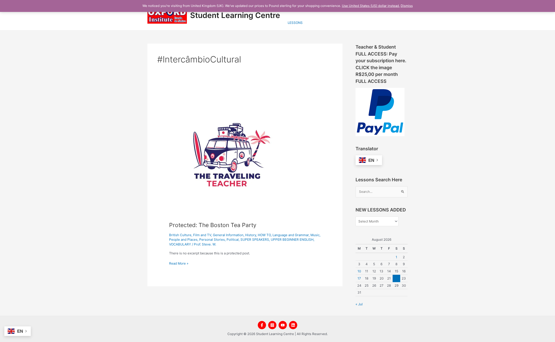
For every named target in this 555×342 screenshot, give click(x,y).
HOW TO (264, 235)
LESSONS (295, 23)
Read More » (178, 263)
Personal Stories (212, 239)
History (250, 235)
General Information (228, 235)
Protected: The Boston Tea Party (212, 225)
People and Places (183, 239)
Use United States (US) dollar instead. (371, 6)
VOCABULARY (180, 244)
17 (359, 278)
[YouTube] (283, 325)
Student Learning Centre (235, 15)
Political (233, 239)
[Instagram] (272, 325)
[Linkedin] (293, 325)
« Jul (359, 304)
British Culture (180, 235)
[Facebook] (262, 325)
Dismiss (407, 6)
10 (359, 271)
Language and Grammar (291, 235)
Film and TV (202, 235)
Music (315, 235)
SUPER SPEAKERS (254, 239)
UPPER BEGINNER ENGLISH (292, 239)
